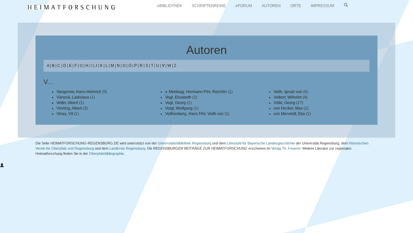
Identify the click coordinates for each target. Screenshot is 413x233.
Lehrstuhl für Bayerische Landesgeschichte (261, 143)
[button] (2, 165)
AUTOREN (271, 6)
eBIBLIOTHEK (169, 6)
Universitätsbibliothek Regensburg (184, 143)
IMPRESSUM (322, 6)
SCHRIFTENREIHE (209, 6)
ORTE (295, 6)
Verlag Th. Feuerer (285, 148)
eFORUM (244, 6)
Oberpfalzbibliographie (106, 153)
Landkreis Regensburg (127, 148)
